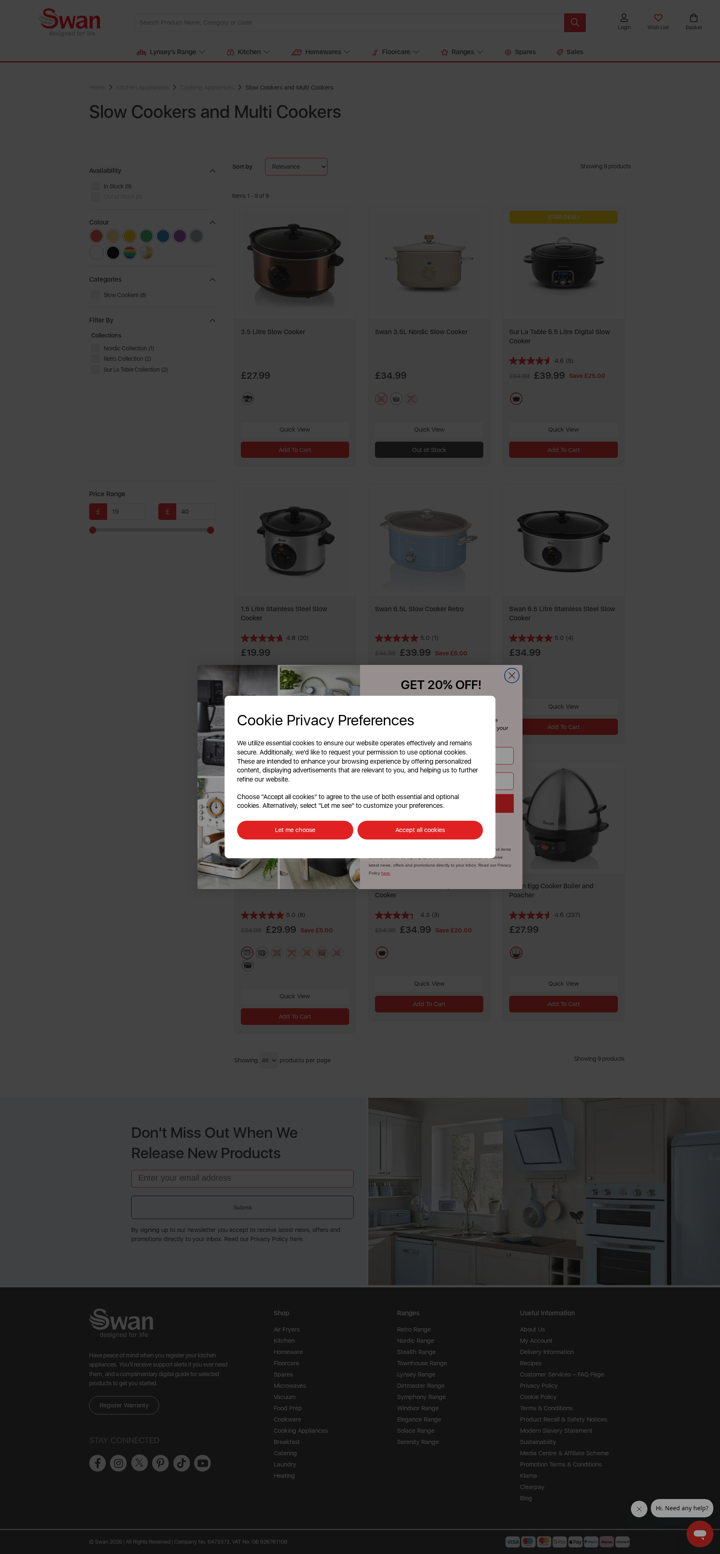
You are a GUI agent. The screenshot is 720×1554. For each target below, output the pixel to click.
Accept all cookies (420, 830)
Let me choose (295, 830)
